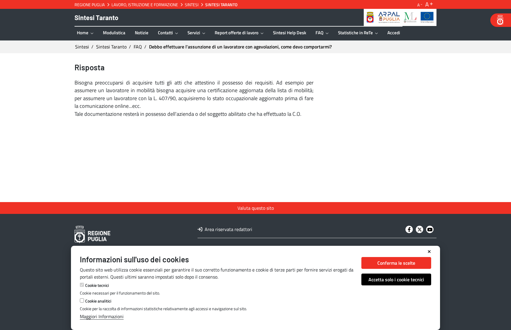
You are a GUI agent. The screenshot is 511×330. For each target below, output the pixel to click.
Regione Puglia (90, 4)
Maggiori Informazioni (102, 316)
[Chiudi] (429, 252)
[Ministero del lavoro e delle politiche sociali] (410, 16)
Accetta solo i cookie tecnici (396, 279)
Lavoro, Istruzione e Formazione (144, 4)
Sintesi (191, 4)
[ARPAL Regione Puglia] (389, 16)
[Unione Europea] (427, 16)
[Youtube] (430, 229)
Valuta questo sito (255, 208)
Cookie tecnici (97, 285)
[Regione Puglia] (370, 16)
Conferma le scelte (396, 262)
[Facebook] (409, 229)
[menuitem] (85, 33)
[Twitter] (419, 229)
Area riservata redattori (227, 229)
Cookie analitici (98, 301)
